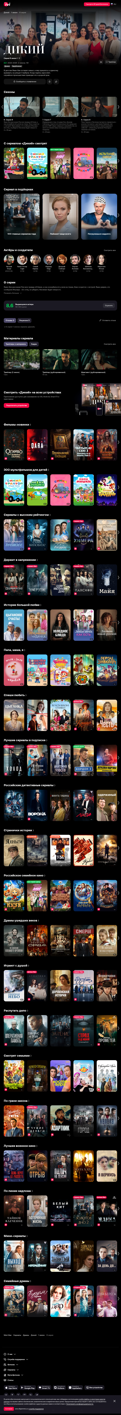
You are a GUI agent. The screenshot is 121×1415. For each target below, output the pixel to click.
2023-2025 (12, 63)
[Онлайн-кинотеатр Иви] (8, 4)
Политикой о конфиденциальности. (79, 1404)
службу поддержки (36, 1409)
